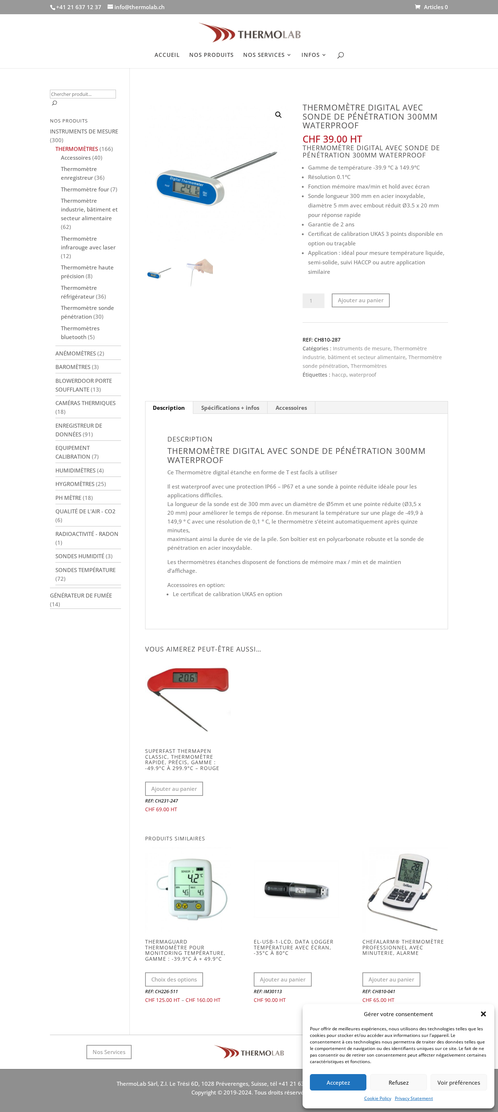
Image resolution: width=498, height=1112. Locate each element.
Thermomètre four (85, 189)
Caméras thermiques (85, 403)
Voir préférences (458, 1082)
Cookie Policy (377, 1098)
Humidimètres (75, 470)
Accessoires (291, 407)
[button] (483, 1014)
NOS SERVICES (264, 55)
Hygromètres (74, 483)
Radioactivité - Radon (86, 533)
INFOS (310, 55)
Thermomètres (369, 365)
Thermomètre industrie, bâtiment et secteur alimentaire (89, 209)
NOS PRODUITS (211, 55)
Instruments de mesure (361, 348)
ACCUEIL (167, 55)
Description (169, 407)
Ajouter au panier (361, 300)
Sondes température (85, 570)
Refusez (399, 1082)
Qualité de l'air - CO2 (85, 511)
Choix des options (174, 979)
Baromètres (72, 366)
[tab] (169, 407)
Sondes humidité (79, 556)
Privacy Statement (414, 1098)
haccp (339, 374)
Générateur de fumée (81, 595)
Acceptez (338, 1082)
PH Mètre (68, 497)
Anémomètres (75, 353)
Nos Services (109, 1051)
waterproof (362, 374)
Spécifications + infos (230, 407)
